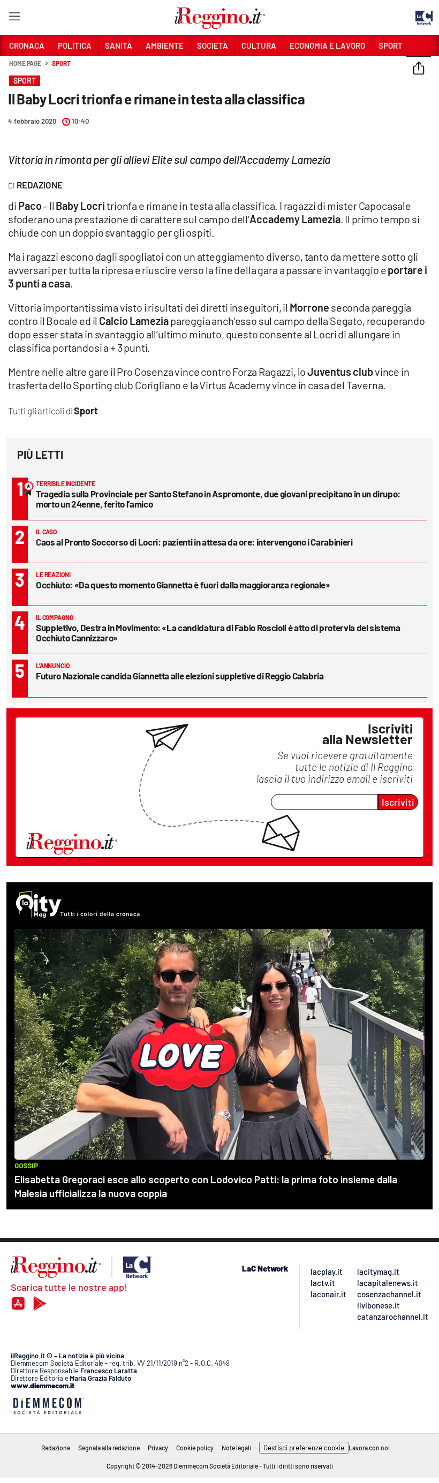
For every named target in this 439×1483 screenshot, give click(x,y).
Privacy (158, 1447)
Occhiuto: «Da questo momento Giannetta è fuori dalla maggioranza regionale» (183, 584)
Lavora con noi (369, 1447)
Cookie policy (195, 1447)
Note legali (236, 1447)
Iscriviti (398, 802)
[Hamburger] (14, 18)
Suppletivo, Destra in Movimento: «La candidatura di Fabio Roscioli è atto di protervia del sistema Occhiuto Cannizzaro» (218, 632)
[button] (418, 69)
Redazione (55, 1447)
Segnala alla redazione (109, 1447)
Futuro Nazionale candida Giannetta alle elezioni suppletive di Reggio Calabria (180, 675)
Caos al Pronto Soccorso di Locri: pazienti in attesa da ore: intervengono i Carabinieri (194, 541)
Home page (25, 63)
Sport (61, 63)
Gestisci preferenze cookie (303, 1447)
